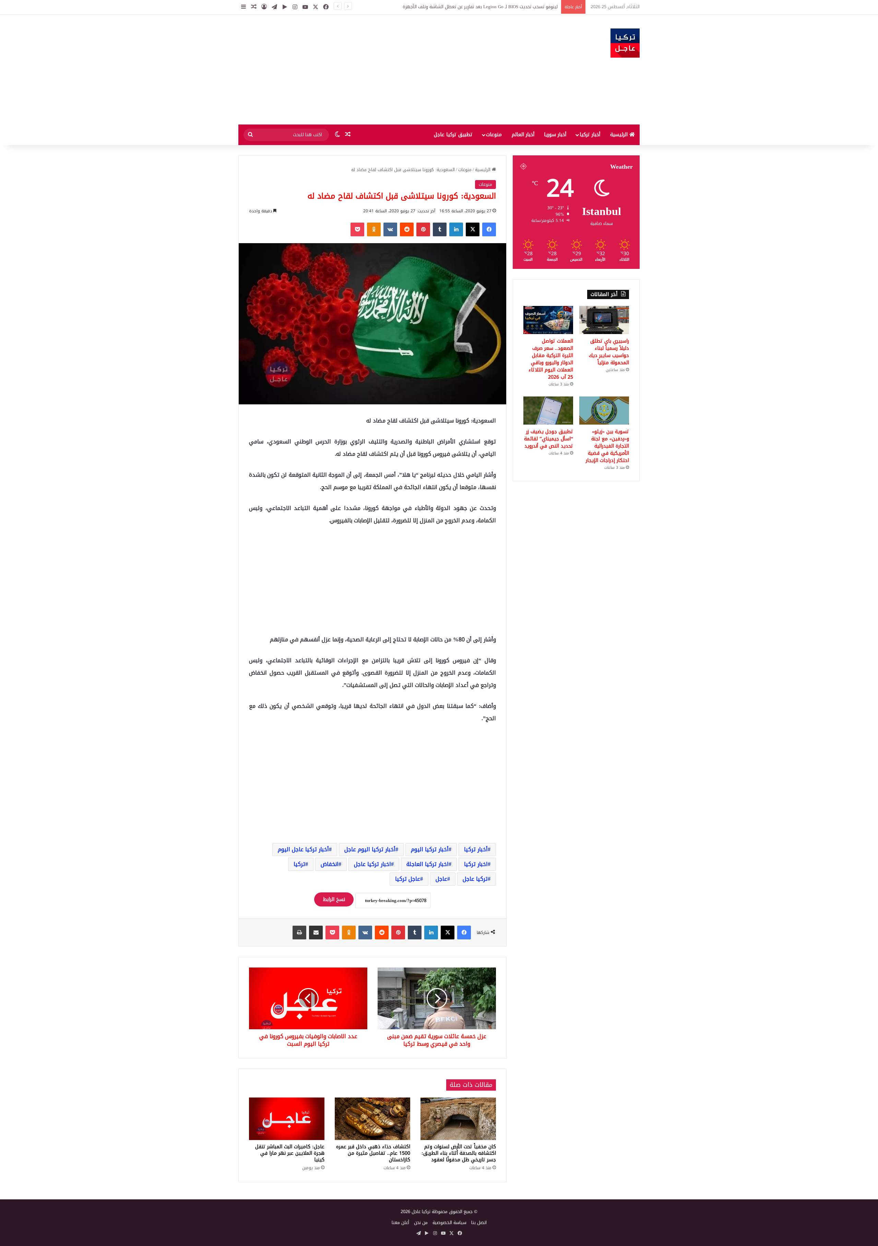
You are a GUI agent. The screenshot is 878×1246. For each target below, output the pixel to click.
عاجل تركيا (407, 879)
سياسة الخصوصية (449, 1222)
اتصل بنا (479, 1222)
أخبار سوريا (555, 134)
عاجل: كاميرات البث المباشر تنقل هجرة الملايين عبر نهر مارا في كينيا (289, 1153)
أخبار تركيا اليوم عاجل (369, 849)
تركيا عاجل (475, 879)
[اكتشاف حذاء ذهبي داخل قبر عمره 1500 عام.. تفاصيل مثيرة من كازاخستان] (372, 1118)
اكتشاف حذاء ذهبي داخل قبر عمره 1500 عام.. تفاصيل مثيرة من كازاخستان (373, 1153)
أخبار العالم (523, 134)
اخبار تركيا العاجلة (427, 864)
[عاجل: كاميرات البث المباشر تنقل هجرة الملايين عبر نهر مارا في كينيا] (286, 1118)
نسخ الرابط (334, 899)
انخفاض (330, 864)
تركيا (299, 864)
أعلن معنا (400, 1222)
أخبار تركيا (590, 134)
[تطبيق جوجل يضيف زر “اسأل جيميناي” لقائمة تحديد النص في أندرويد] (548, 410)
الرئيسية (619, 134)
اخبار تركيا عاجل (372, 864)
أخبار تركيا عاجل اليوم (303, 849)
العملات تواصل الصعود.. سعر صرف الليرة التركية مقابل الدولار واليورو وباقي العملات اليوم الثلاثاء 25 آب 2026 (551, 359)
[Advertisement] (370, 70)
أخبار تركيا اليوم (430, 849)
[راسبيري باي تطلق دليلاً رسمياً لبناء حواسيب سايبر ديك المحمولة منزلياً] (604, 320)
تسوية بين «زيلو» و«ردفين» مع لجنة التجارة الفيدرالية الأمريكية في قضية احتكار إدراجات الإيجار (607, 446)
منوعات (494, 134)
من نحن (421, 1222)
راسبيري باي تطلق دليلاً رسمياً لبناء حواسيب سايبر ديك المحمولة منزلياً (609, 351)
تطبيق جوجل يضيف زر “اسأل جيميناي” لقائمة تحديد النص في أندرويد (548, 439)
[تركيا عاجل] (625, 43)
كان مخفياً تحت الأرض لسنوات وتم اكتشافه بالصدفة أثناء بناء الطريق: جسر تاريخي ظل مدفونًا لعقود (459, 1153)
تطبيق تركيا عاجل (453, 134)
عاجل (441, 879)
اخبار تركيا (476, 864)
